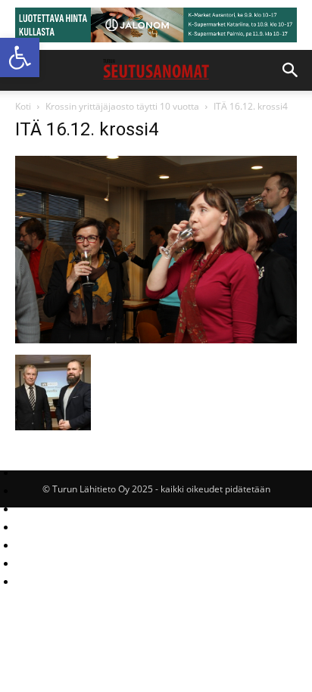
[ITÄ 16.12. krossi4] (156, 339)
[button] (19, 57)
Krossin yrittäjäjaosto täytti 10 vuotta (122, 106)
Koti (23, 106)
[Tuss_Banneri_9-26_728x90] (156, 25)
